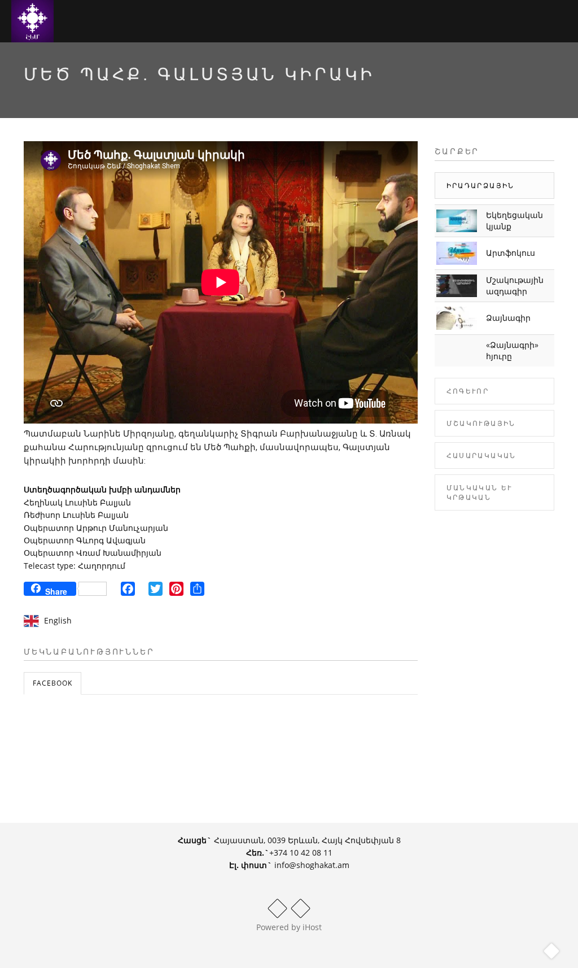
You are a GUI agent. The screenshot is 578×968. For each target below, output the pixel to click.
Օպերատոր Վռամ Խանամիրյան (92, 552)
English (58, 620)
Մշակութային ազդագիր (515, 285)
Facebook (52, 683)
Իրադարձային (480, 185)
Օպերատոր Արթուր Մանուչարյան (96, 527)
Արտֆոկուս (510, 252)
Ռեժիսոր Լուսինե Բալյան (76, 514)
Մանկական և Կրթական (479, 492)
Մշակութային (481, 423)
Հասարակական (481, 455)
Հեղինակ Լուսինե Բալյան (77, 502)
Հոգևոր (467, 391)
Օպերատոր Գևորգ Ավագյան (85, 540)
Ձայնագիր (508, 317)
